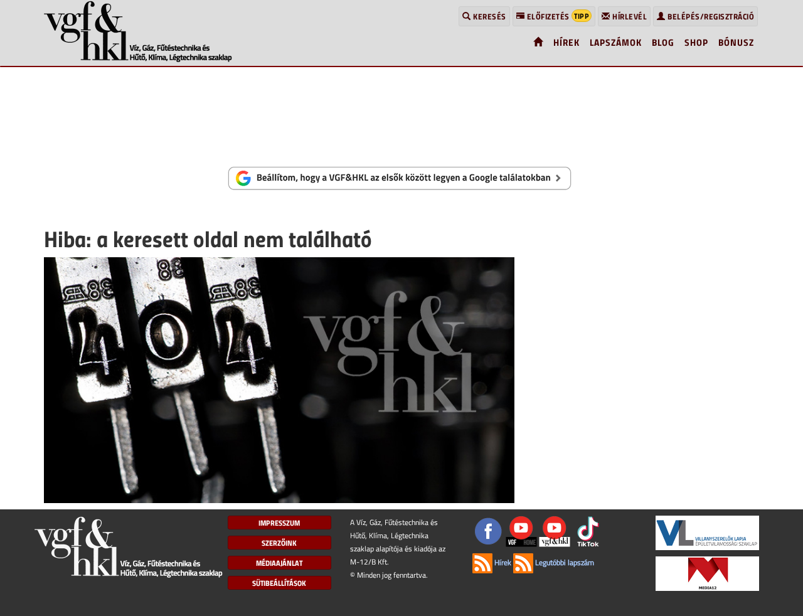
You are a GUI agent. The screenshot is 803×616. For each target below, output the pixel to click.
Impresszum (279, 522)
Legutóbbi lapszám (563, 562)
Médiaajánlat (279, 562)
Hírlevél (628, 16)
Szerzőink (279, 542)
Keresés (488, 16)
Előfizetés (556, 16)
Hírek (501, 562)
